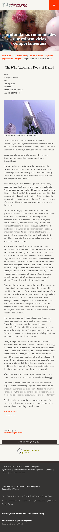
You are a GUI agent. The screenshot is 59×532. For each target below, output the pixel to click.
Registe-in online (36, 55)
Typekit (26, 496)
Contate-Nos (21, 55)
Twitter (16, 489)
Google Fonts (47, 496)
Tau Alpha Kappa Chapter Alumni (16, 5)
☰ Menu (54, 5)
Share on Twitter (11, 411)
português (7, 55)
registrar (49, 55)
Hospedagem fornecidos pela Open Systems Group (23, 513)
